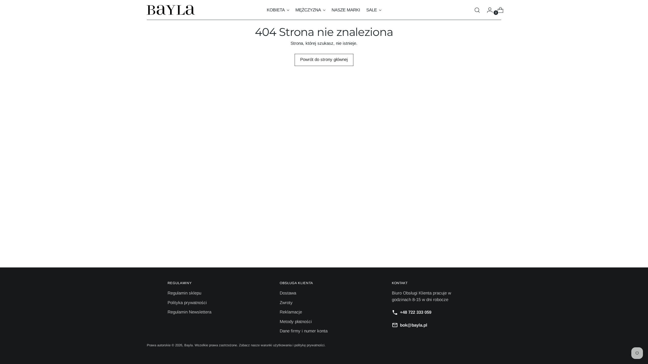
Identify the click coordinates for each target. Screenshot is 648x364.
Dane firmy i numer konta (304, 331)
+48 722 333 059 (415, 312)
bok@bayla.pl (413, 325)
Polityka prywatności (187, 302)
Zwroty (286, 302)
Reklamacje (291, 312)
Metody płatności (296, 321)
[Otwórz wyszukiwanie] (477, 10)
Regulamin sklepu (184, 293)
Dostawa (288, 293)
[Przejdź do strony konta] (488, 10)
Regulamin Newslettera (189, 312)
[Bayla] (171, 10)
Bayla (188, 345)
